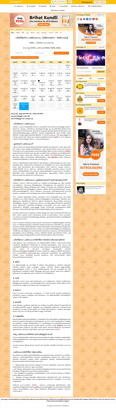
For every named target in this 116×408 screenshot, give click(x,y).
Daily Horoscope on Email (99, 68)
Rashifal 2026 (78, 399)
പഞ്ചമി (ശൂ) (24, 90)
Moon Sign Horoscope (33, 399)
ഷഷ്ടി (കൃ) (33, 74)
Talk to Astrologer (58, 2)
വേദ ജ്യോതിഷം (53, 157)
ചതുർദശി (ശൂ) (51, 98)
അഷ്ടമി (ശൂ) (51, 90)
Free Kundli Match (14, 399)
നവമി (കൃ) (59, 74)
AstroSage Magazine (84, 75)
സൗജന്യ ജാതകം (95, 6)
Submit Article (93, 399)
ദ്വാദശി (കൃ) (24, 82)
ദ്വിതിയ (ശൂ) (59, 83)
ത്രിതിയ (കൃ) (67, 67)
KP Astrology (44, 399)
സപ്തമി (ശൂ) (42, 90)
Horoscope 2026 (58, 399)
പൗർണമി (59, 99)
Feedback (85, 399)
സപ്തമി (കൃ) (42, 74)
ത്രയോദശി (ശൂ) (42, 98)
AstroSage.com (65, 405)
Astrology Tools (69, 399)
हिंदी (90, 78)
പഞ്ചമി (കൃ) (24, 74)
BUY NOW (101, 89)
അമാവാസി (42, 84)
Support (67, 401)
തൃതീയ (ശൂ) (67, 82)
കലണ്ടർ (42, 6)
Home (12, 29)
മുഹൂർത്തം (63, 6)
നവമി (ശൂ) (59, 90)
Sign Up (102, 2)
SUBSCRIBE (101, 47)
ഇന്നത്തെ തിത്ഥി (86, 2)
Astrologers (4, 399)
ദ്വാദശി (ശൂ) (24, 98)
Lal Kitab (51, 399)
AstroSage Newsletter (83, 68)
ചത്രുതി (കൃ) (15, 75)
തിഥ (49, 151)
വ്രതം (52, 6)
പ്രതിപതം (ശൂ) (51, 83)
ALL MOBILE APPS (99, 14)
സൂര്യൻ (31, 251)
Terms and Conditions (57, 401)
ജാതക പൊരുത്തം (58, 10)
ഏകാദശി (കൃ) (15, 83)
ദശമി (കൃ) (68, 74)
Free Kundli (23, 399)
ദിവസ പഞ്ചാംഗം (78, 6)
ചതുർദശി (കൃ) (33, 83)
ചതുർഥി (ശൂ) (15, 91)
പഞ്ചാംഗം (18, 6)
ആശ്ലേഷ (60, 325)
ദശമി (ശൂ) (68, 90)
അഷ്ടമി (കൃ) (51, 74)
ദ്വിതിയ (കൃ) (15, 106)
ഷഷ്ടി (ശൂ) (33, 90)
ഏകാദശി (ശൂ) (15, 98)
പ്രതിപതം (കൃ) (68, 98)
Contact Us (101, 399)
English (81, 78)
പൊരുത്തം (31, 6)
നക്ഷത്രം (67, 151)
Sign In (97, 2)
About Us (107, 399)
